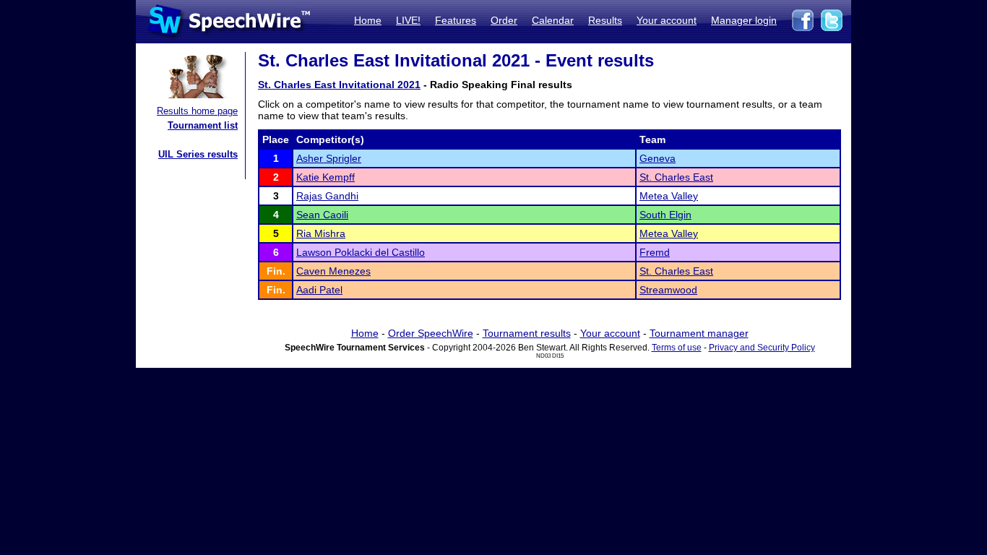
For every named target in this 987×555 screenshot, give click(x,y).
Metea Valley (668, 196)
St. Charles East (676, 177)
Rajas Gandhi (327, 196)
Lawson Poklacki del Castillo (360, 252)
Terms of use (677, 348)
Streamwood (668, 290)
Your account (667, 20)
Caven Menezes (333, 271)
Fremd (654, 252)
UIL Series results (198, 154)
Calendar (553, 20)
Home (368, 20)
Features (455, 20)
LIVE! (408, 20)
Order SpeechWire (430, 333)
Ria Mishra (320, 233)
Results (605, 20)
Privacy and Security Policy (762, 348)
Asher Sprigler (328, 158)
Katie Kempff (325, 177)
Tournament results (527, 333)
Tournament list (203, 125)
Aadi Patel (319, 290)
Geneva (657, 158)
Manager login (744, 20)
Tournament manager (699, 333)
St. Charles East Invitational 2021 (339, 84)
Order (504, 20)
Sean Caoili (322, 214)
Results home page (197, 111)
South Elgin (665, 214)
